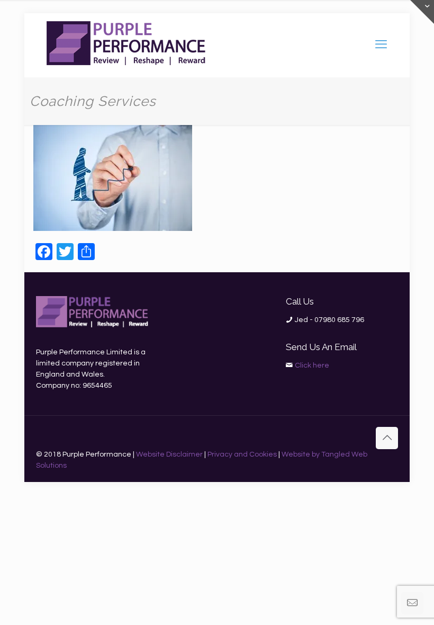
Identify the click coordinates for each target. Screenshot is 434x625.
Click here (312, 365)
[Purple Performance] (126, 45)
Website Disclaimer (169, 454)
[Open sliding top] (422, 12)
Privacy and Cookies (242, 454)
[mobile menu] (381, 45)
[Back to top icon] (387, 438)
